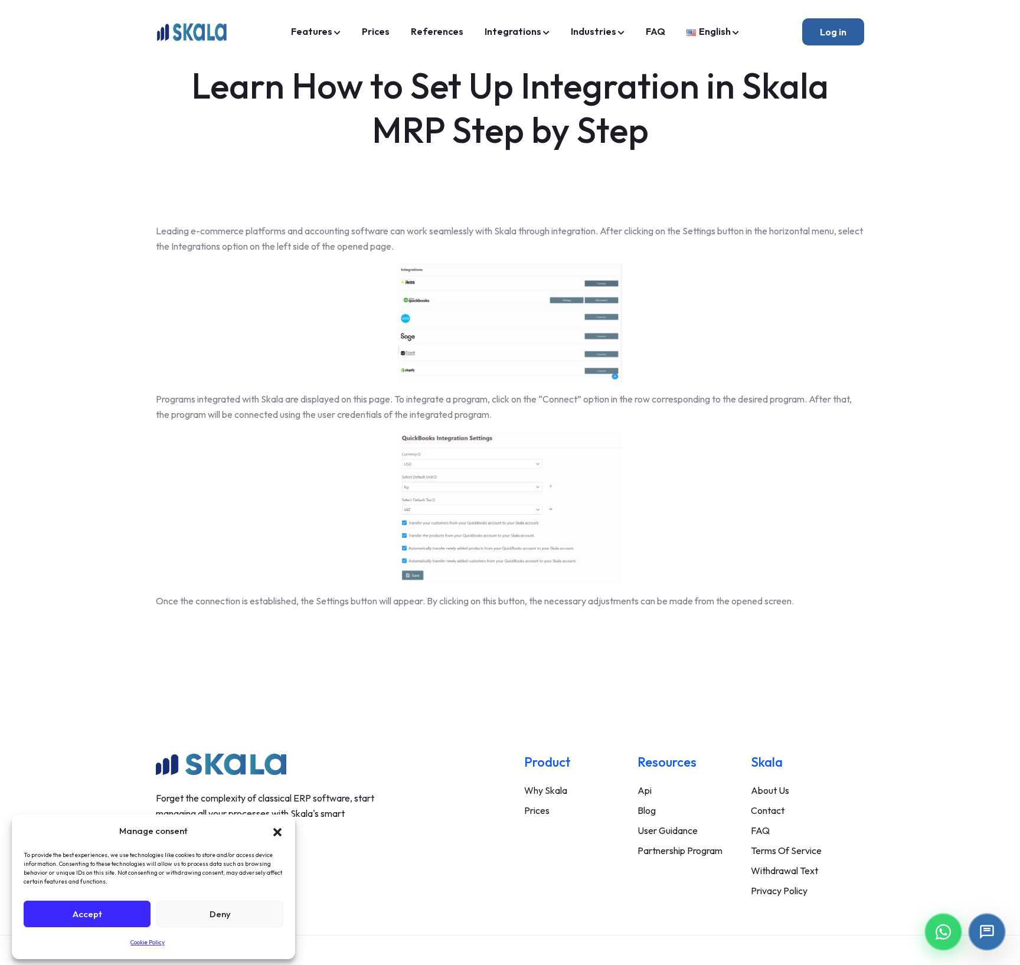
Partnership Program (680, 850)
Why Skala (545, 790)
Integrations (513, 31)
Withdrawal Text (784, 870)
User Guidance (668, 830)
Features (311, 31)
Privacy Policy (779, 891)
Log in (833, 32)
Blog (647, 810)
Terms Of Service (786, 850)
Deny (220, 914)
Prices (376, 31)
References (437, 31)
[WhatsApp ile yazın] (943, 932)
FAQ (655, 31)
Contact (767, 810)
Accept (87, 914)
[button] (277, 831)
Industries (593, 31)
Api (645, 790)
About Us (770, 790)
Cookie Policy (147, 942)
